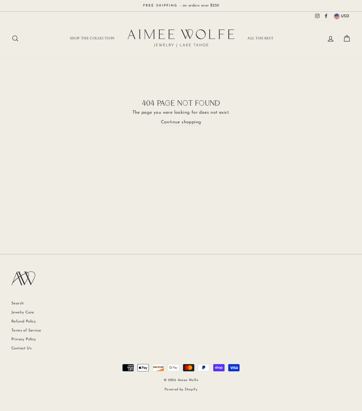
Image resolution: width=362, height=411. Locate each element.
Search (17, 303)
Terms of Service (26, 330)
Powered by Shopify (181, 389)
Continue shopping (181, 122)
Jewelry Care (22, 312)
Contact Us (21, 348)
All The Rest (260, 38)
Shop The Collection (92, 38)
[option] (181, 5)
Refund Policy (23, 321)
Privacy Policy (23, 339)
